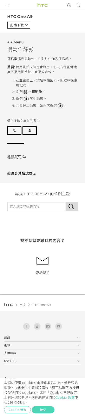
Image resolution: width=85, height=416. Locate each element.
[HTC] (42, 4)
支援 (23, 305)
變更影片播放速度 (21, 173)
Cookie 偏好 (17, 410)
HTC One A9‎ (41, 305)
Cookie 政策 (65, 398)
